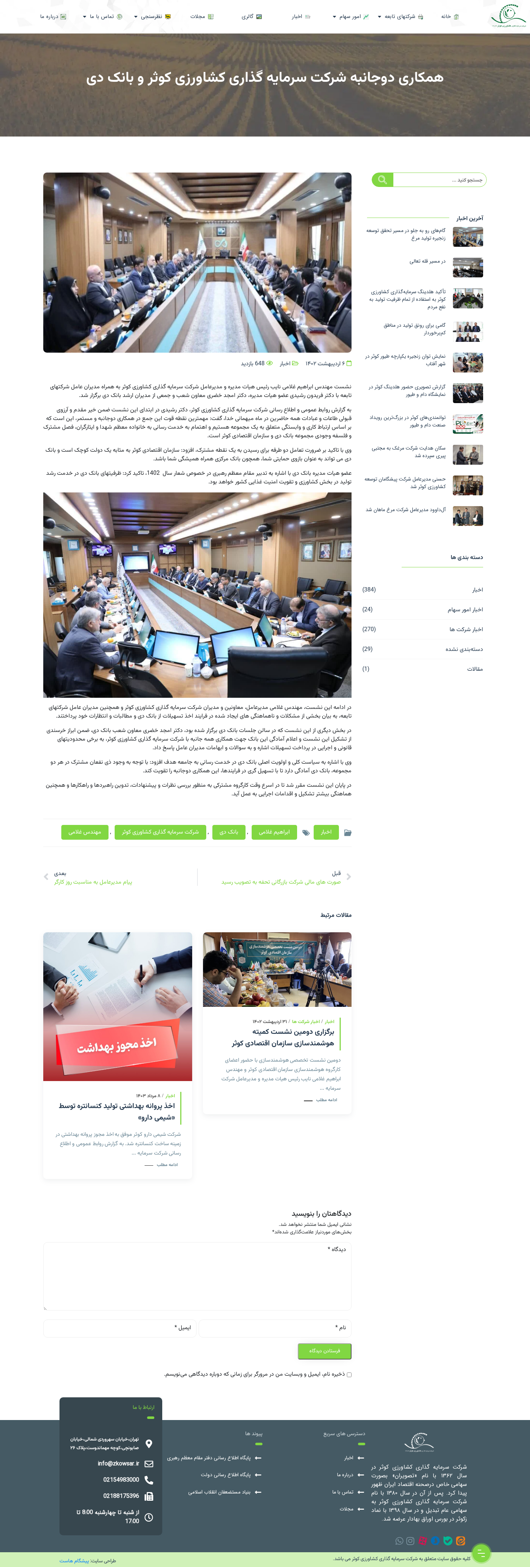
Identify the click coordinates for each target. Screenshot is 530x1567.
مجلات (346, 1509)
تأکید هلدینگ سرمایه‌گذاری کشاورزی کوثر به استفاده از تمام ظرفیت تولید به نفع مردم (407, 299)
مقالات (475, 668)
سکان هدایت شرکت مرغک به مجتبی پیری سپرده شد (409, 452)
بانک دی (229, 832)
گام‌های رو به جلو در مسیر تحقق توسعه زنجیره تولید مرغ (406, 234)
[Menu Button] (481, 1553)
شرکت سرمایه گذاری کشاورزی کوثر (160, 832)
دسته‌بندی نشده (464, 649)
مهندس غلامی (85, 832)
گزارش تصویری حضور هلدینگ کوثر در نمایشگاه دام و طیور (407, 390)
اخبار (477, 589)
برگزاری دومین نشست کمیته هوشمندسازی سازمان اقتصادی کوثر (283, 1037)
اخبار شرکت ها (466, 629)
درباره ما (345, 1475)
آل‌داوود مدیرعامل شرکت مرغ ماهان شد (406, 510)
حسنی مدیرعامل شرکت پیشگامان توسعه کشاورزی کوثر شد (405, 483)
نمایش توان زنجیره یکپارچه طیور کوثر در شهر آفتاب (405, 360)
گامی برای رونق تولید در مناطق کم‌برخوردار (415, 329)
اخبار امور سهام (465, 609)
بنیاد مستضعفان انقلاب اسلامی (219, 1492)
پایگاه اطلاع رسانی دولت (226, 1475)
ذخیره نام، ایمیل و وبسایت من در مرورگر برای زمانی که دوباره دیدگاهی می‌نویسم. (254, 1374)
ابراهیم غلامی (274, 832)
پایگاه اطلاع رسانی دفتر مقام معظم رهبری (209, 1458)
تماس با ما (342, 1492)
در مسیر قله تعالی (428, 261)
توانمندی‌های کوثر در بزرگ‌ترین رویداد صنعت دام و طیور (408, 421)
